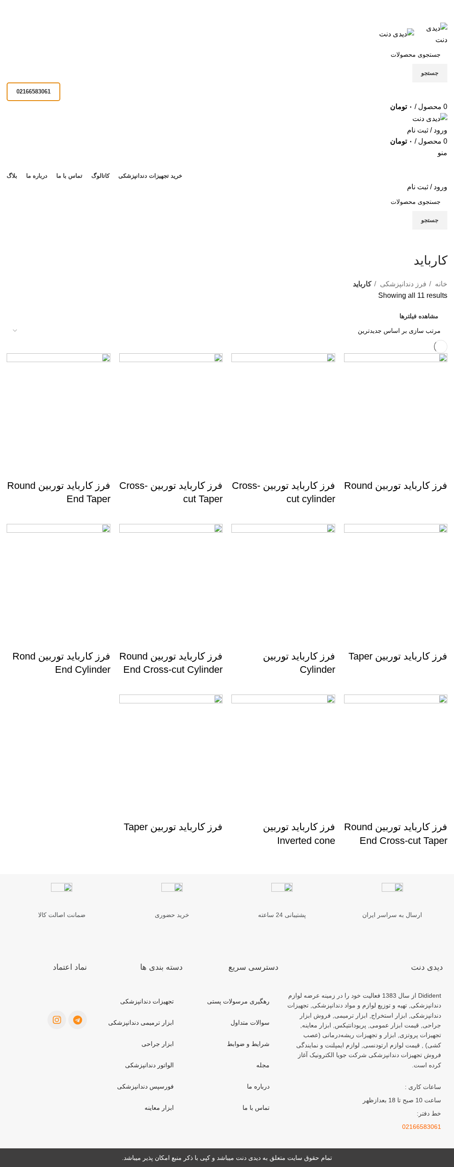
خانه (440, 284)
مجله (263, 1065)
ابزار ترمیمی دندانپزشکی (141, 1022)
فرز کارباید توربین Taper (397, 656)
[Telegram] (77, 1020)
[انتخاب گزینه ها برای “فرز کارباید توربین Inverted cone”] (324, 809)
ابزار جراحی (157, 1043)
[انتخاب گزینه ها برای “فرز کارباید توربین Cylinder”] (324, 639)
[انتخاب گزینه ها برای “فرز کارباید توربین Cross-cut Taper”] (211, 468)
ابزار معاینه (159, 1107)
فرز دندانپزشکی (402, 284)
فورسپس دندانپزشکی (145, 1086)
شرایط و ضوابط (248, 1043)
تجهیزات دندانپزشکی (147, 1001)
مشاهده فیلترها (418, 316)
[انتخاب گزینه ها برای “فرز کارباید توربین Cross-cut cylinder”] (324, 468)
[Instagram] (56, 1020)
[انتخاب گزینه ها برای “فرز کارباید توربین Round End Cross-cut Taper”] (436, 809)
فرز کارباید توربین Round (395, 485)
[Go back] (436, 241)
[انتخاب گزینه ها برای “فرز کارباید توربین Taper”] (436, 639)
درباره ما (258, 1086)
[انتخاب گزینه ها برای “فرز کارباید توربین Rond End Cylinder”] (99, 639)
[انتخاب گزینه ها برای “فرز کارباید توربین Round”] (436, 468)
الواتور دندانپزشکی (149, 1065)
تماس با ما (256, 1107)
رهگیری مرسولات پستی (238, 1001)
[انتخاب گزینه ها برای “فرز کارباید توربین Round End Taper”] (99, 468)
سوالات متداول (250, 1022)
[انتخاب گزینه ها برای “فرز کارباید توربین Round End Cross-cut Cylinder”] (211, 639)
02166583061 (33, 91)
